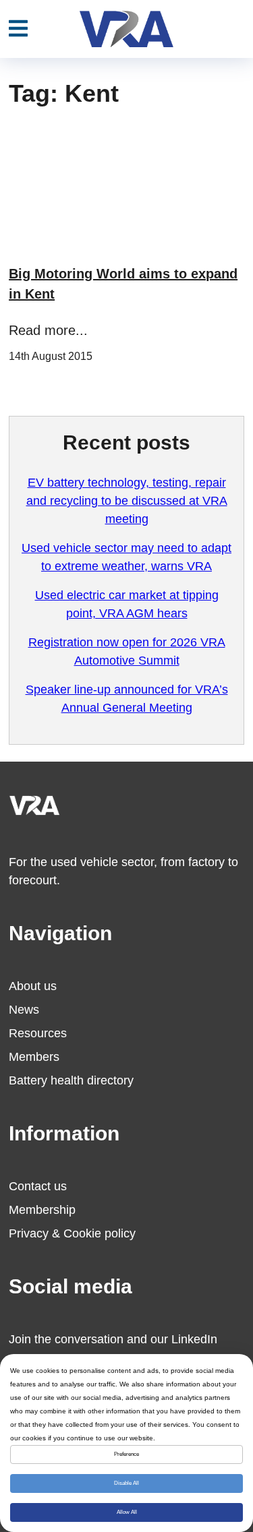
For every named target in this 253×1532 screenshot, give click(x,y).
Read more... (48, 330)
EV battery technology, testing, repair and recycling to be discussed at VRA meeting (126, 501)
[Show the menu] (18, 29)
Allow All (127, 1512)
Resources (38, 1033)
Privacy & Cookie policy (72, 1233)
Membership (42, 1210)
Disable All (126, 1483)
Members (34, 1057)
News (24, 1009)
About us (33, 986)
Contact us (38, 1186)
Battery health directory (71, 1080)
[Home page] (127, 29)
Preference (126, 1454)
